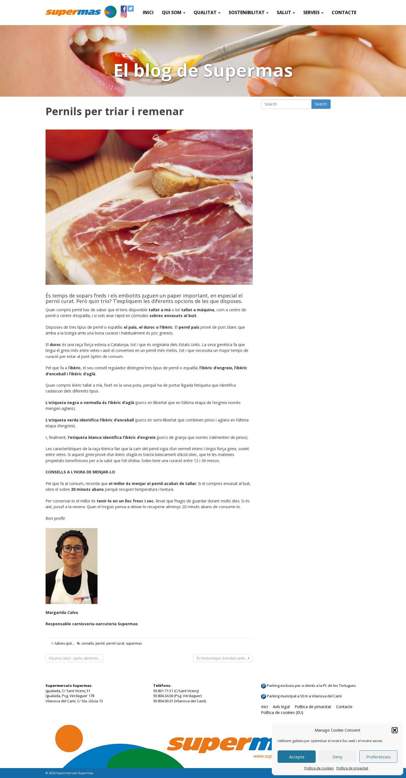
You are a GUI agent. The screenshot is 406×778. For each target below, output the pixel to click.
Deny (337, 756)
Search (321, 104)
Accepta (296, 756)
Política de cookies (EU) (282, 712)
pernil (100, 643)
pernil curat (115, 643)
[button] (394, 730)
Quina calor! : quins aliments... (75, 658)
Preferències (378, 756)
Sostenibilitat (247, 12)
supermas (134, 643)
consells (87, 643)
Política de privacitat (352, 768)
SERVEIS (312, 12)
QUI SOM (172, 12)
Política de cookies (319, 768)
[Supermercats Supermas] (81, 12)
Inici (148, 12)
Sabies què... (64, 643)
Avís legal (281, 706)
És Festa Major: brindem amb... (222, 658)
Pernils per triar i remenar (115, 111)
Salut (284, 12)
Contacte (344, 12)
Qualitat (206, 12)
